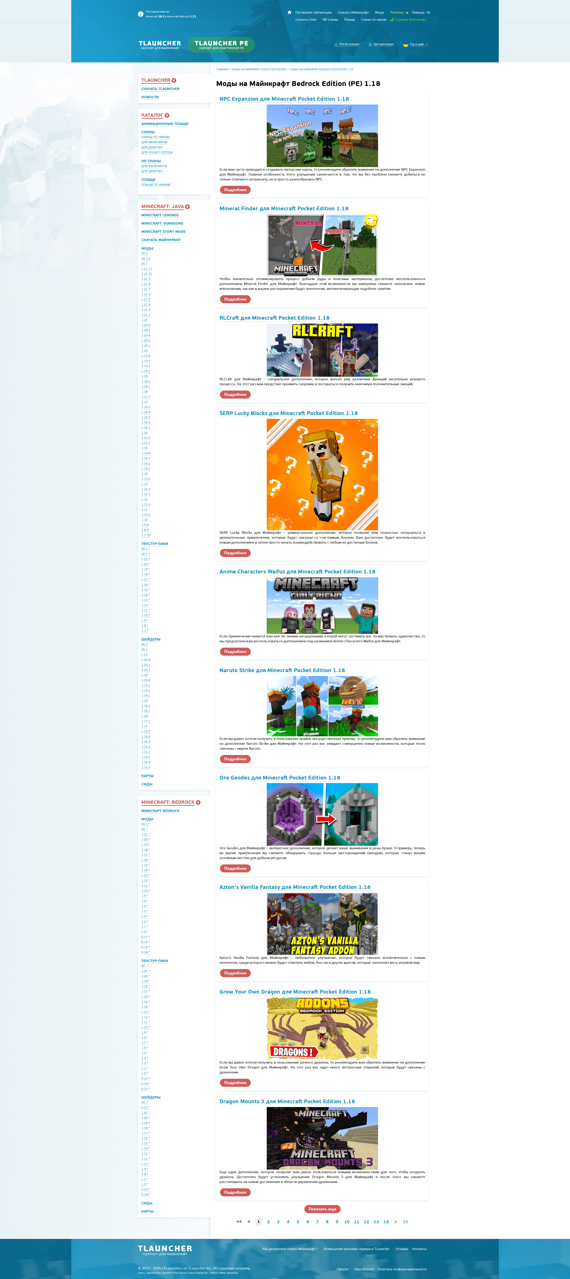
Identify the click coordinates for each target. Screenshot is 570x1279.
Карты (147, 776)
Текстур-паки (154, 543)
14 (386, 1221)
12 (366, 1221)
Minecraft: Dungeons (162, 223)
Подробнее (235, 189)
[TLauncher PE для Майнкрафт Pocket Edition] (225, 45)
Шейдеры (151, 639)
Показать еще (322, 1208)
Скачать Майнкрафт (161, 239)
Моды (147, 248)
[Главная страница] (289, 12)
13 (376, 1221)
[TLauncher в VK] (428, 12)
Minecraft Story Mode (163, 231)
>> (405, 1221)
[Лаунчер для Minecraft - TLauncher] (160, 45)
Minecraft (155, 16)
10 (347, 1221)
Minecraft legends (160, 215)
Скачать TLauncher (160, 88)
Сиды (147, 784)
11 (356, 1221)
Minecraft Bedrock (181, 16)
